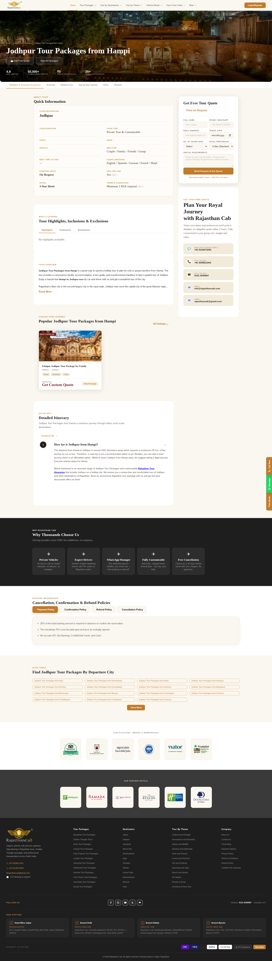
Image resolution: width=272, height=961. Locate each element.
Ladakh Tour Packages (83, 858)
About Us (225, 835)
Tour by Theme (133, 5)
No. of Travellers (193, 142)
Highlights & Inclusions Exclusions (25, 85)
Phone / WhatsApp (218, 120)
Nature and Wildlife (180, 844)
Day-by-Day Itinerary (88, 85)
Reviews (118, 85)
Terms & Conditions (229, 858)
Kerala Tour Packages (82, 887)
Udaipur (126, 839)
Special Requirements (195, 152)
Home (73, 5)
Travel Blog (226, 844)
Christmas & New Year (181, 887)
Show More (136, 707)
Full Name (188, 120)
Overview (50, 85)
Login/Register (255, 5)
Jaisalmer (127, 844)
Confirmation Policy (75, 609)
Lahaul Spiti (128, 872)
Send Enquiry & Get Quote (208, 171)
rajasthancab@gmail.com (18, 873)
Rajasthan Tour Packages (84, 835)
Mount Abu (127, 849)
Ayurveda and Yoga (180, 868)
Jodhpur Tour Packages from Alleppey (207, 681)
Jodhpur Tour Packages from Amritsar (50, 687)
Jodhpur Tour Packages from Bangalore (208, 687)
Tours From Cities (174, 5)
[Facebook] (111, 902)
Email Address (191, 131)
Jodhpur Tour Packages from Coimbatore (104, 700)
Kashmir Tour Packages (83, 872)
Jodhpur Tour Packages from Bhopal (102, 693)
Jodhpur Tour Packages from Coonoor (155, 700)
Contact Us (226, 839)
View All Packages (49, 60)
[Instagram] (118, 902)
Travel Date (215, 131)
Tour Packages (87, 5)
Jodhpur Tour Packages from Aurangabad (104, 687)
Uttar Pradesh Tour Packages (85, 854)
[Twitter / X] (132, 902)
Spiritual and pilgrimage (182, 849)
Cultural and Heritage (181, 835)
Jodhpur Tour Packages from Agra (48, 681)
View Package (90, 384)
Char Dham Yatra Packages (85, 877)
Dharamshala (128, 877)
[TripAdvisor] (140, 902)
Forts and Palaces (179, 854)
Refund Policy (104, 609)
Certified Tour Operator (231, 868)
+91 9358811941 (15, 863)
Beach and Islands (180, 872)
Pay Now (259, 947)
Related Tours (67, 85)
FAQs (105, 85)
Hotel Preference (219, 142)
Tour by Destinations (109, 5)
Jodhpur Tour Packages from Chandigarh (156, 693)
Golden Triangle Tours (82, 839)
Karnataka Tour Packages (84, 882)
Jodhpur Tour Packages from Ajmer (154, 681)
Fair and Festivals (179, 863)
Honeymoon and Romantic (183, 839)
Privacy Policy (227, 854)
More (191, 5)
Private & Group (179, 882)
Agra (125, 858)
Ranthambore (129, 854)
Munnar (126, 882)
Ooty (125, 887)
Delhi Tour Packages (82, 844)
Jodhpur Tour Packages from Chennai (207, 693)
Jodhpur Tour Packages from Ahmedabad (104, 681)
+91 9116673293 (15, 868)
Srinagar (126, 863)
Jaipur (125, 835)
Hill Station (176, 877)
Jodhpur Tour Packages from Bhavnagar (51, 693)
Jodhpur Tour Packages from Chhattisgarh (52, 700)
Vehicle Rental (152, 5)
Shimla (126, 868)
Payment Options (228, 849)
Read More (45, 291)
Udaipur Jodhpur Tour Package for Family (64, 366)
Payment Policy (45, 609)
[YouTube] (125, 902)
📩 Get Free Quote (20, 60)
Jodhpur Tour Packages (23, 43)
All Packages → (160, 323)
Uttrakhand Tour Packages (84, 868)
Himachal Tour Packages (84, 863)
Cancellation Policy (132, 609)
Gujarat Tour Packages (83, 849)
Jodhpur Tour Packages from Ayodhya (155, 687)
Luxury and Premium (181, 858)
